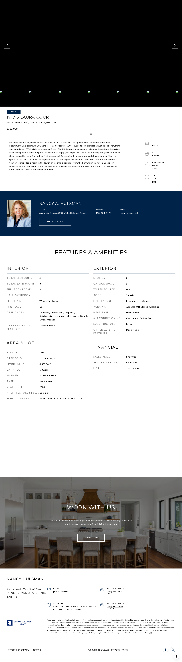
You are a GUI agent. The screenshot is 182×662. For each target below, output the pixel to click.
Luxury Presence (31, 649)
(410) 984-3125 (103, 213)
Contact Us (91, 538)
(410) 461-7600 (115, 606)
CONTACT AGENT (55, 221)
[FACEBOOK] (165, 649)
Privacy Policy (119, 649)
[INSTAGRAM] (172, 649)
